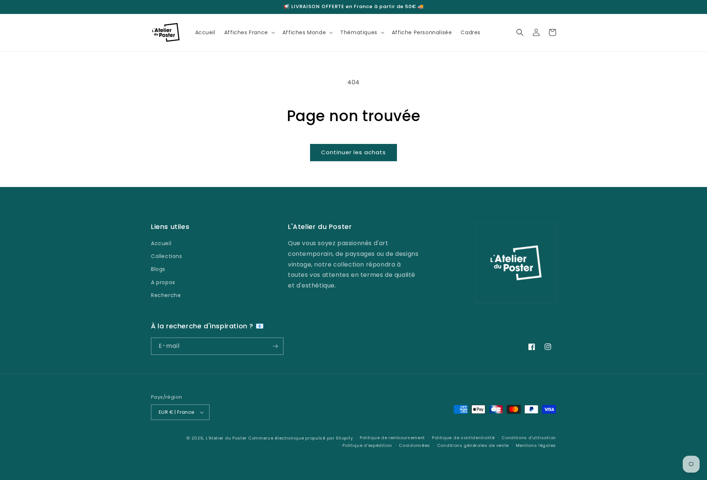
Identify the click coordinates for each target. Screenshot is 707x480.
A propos (163, 282)
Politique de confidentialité (463, 438)
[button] (249, 32)
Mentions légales (536, 445)
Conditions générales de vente (473, 445)
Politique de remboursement (392, 438)
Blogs (158, 269)
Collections (166, 256)
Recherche (166, 295)
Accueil (161, 243)
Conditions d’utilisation (529, 438)
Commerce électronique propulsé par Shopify (300, 438)
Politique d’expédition (367, 445)
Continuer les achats (353, 152)
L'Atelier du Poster (226, 438)
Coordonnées (414, 445)
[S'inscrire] (275, 346)
